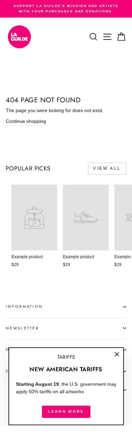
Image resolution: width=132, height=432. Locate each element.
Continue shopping (26, 121)
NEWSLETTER (22, 328)
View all (107, 168)
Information (24, 306)
